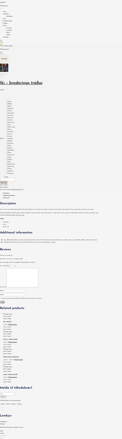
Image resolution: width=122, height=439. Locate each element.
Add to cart (4, 182)
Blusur (8, 32)
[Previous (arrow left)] (0, 76)
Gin (23, 215)
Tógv (4, 18)
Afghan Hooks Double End (11, 357)
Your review (3, 287)
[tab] (51, 193)
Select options (13, 324)
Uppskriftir (6, 13)
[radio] (11, 101)
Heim (4, 11)
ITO (22, 189)
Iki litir (2, 138)
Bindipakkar (10, 16)
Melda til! (3, 396)
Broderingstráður (7, 20)
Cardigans (9, 30)
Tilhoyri (8, 34)
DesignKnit (3, 2)
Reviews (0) (6, 197)
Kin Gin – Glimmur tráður (10, 339)
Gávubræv (6, 37)
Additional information (9, 195)
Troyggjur (9, 27)
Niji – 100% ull (7, 321)
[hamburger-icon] (0, 8)
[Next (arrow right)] (2, 76)
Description (6, 193)
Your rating (3, 265)
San (19, 215)
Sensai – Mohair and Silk (10, 374)
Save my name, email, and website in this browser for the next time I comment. (22, 298)
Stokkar (5, 23)
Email (2, 294)
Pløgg (4, 25)
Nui (17, 215)
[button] (4, 185)
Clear (6, 177)
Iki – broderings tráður (21, 83)
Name (2, 290)
